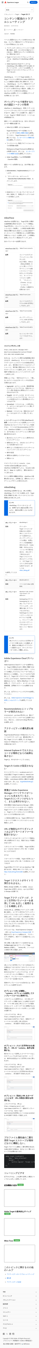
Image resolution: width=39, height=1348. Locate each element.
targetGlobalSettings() (26, 781)
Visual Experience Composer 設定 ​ (21, 932)
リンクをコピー (19, 29)
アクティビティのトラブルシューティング (20, 1274)
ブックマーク (9, 29)
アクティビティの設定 (14, 1282)
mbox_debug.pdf (24, 570)
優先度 (9, 1278)
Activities (12, 34)
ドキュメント (8, 14)
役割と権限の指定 (22, 133)
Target (17, 14)
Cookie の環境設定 (26, 1340)
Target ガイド (25, 14)
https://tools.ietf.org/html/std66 (13, 872)
